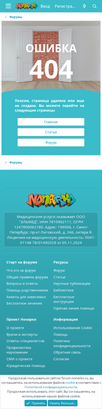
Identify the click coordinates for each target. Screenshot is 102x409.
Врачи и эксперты (22, 334)
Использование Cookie (72, 327)
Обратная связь (67, 352)
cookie (70, 382)
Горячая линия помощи (73, 308)
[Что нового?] (84, 6)
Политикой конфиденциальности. (51, 387)
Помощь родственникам (27, 290)
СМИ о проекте (19, 359)
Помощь (60, 334)
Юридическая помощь (25, 365)
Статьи (59, 277)
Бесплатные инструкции (63, 299)
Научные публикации (71, 283)
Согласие (61, 359)
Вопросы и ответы (22, 283)
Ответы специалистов (25, 340)
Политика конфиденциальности (72, 343)
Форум (59, 270)
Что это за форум (21, 270)
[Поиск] (94, 6)
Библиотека (63, 290)
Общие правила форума (27, 277)
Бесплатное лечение (24, 303)
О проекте (15, 327)
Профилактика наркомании (18, 350)
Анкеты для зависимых (26, 296)
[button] (8, 6)
